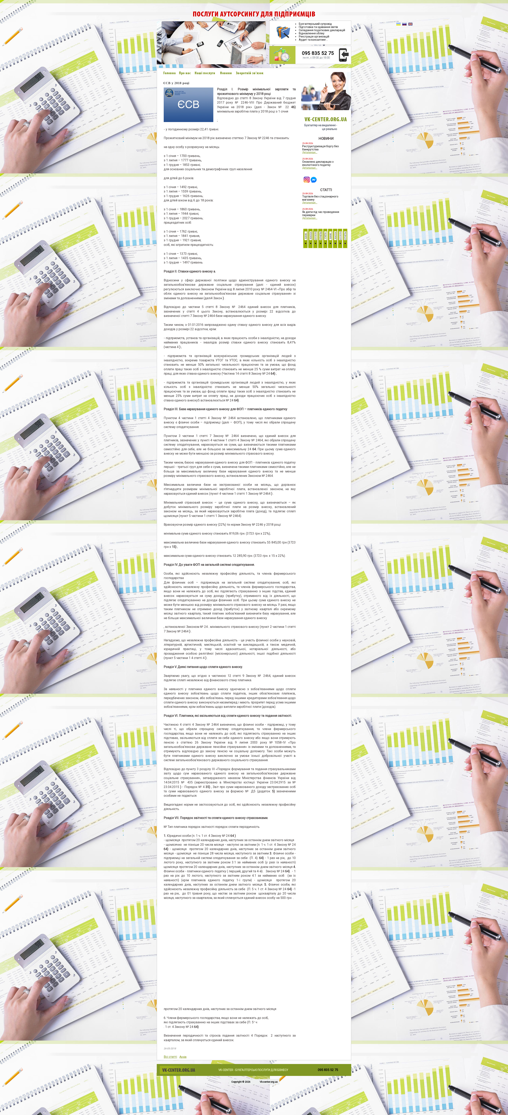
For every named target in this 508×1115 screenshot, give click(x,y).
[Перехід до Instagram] (307, 182)
